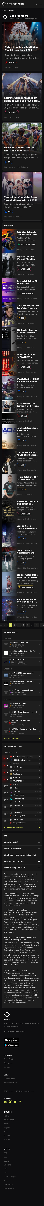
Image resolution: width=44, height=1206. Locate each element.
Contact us (8, 1063)
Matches (7, 1116)
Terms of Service (10, 1083)
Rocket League (10, 1177)
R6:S (6, 1169)
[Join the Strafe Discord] (5, 1101)
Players (7, 1128)
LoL (5, 1157)
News (6, 1132)
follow (7, 1098)
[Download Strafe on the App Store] (22, 1040)
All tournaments (11, 738)
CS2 (5, 1153)
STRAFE (7, 1020)
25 (36, 625)
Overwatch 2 (9, 1184)
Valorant (7, 1165)
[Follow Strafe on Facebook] (14, 1101)
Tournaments (9, 1120)
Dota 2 (6, 1161)
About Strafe (9, 1059)
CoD (5, 1173)
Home (4, 11)
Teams (6, 1124)
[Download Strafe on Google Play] (22, 1045)
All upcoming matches (13, 828)
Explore (8, 1112)
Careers (7, 1067)
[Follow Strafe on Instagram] (19, 1101)
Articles (7, 1139)
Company (8, 1055)
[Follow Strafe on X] (9, 1101)
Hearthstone (9, 1188)
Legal (6, 1075)
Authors (7, 1135)
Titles (7, 1149)
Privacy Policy (9, 1079)
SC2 (5, 1181)
